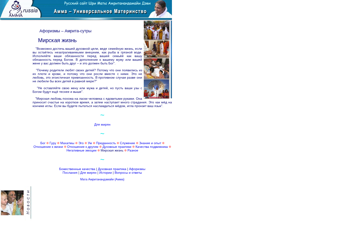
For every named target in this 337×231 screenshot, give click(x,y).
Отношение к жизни (48, 146)
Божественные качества (77, 169)
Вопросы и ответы (128, 172)
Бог (42, 143)
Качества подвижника (151, 146)
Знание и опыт (150, 143)
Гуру (53, 143)
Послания (70, 172)
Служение (127, 143)
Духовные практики (116, 146)
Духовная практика (112, 169)
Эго (81, 143)
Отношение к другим (82, 146)
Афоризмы (137, 169)
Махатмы (67, 143)
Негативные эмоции (81, 150)
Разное (132, 150)
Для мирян (102, 124)
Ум (90, 143)
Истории (105, 172)
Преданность (106, 143)
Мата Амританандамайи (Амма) (102, 179)
